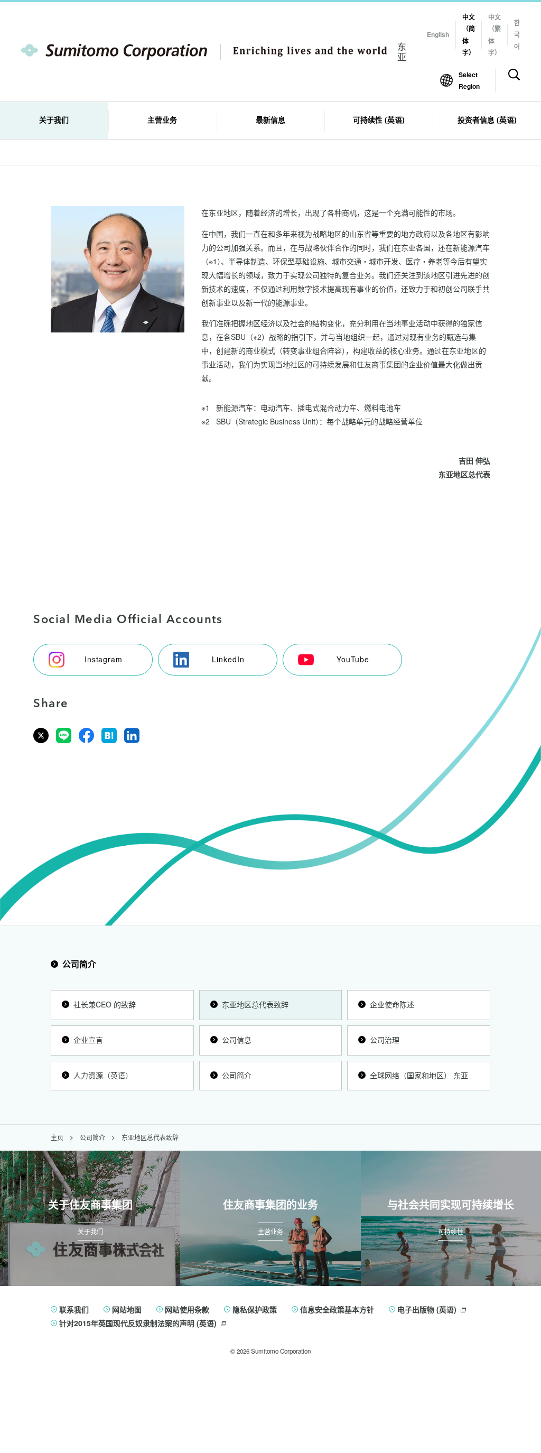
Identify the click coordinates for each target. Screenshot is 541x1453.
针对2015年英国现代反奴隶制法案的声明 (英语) (138, 1323)
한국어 (517, 34)
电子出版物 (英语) (426, 1309)
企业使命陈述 (392, 1004)
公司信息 (236, 1039)
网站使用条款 (187, 1309)
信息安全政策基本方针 (337, 1309)
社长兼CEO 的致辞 (104, 1004)
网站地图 (127, 1309)
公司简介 (79, 964)
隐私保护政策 (254, 1309)
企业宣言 (88, 1039)
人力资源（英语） (103, 1075)
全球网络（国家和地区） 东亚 (419, 1075)
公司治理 (384, 1039)
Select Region (469, 80)
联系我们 (74, 1309)
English (438, 34)
